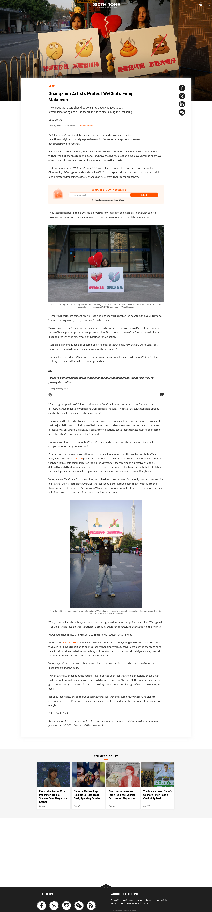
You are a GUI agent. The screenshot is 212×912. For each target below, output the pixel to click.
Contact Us (162, 900)
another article (70, 642)
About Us (115, 900)
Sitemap (145, 903)
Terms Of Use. (119, 200)
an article (77, 458)
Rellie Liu (57, 120)
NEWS (51, 86)
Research (149, 900)
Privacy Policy (132, 903)
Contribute (128, 900)
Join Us (139, 900)
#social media (86, 125)
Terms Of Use (117, 903)
